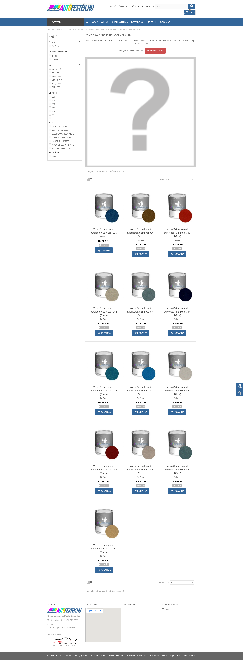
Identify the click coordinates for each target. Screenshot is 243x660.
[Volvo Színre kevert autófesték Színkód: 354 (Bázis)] (177, 286)
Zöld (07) (56, 87)
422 (53, 119)
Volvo (54, 156)
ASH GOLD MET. (59, 127)
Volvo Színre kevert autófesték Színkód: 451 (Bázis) (103, 548)
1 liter (54, 56)
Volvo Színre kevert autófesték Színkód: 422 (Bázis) (103, 391)
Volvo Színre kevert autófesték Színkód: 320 (103, 231)
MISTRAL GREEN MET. (63, 148)
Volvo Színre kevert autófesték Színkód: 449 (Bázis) (177, 469)
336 (53, 100)
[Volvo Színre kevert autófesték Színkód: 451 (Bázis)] (104, 523)
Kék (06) (55, 73)
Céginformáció (175, 655)
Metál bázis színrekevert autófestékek (95, 29)
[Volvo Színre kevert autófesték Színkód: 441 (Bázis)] (140, 365)
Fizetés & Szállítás (158, 655)
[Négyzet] (88, 179)
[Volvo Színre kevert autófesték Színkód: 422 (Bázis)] (104, 365)
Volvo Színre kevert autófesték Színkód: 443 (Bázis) (177, 391)
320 (53, 97)
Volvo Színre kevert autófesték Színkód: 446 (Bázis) (140, 469)
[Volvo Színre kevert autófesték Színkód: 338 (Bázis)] (177, 207)
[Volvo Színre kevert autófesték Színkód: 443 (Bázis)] (177, 365)
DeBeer (55, 46)
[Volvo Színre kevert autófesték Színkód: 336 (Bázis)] (140, 207)
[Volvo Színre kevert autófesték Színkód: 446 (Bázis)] (140, 444)
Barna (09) (56, 69)
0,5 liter (55, 59)
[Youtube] (167, 609)
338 (53, 104)
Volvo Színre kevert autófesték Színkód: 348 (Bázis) (140, 312)
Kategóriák (57, 22)
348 (53, 111)
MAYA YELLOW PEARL (63, 145)
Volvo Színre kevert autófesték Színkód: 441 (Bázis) (140, 391)
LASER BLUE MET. (61, 141)
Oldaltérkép (189, 655)
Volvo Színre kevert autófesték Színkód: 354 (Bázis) (177, 312)
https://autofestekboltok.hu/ (64, 646)
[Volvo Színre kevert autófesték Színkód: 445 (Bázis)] (104, 444)
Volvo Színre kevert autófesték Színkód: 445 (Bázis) (103, 469)
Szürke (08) (57, 80)
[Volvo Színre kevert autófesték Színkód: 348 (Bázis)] (140, 286)
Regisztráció (146, 6)
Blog (105, 22)
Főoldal (50, 29)
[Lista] (91, 179)
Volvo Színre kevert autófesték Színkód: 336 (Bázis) (140, 233)
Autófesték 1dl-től (155, 51)
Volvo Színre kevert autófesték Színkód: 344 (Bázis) (103, 312)
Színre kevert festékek (66, 29)
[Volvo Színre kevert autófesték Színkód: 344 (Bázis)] (104, 286)
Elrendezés (164, 179)
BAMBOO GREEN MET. (63, 134)
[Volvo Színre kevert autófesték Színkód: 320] (104, 207)
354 (53, 115)
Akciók (95, 22)
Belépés (131, 6)
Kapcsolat (165, 22)
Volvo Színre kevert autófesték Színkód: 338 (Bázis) (177, 233)
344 (53, 108)
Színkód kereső (121, 22)
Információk (137, 22)
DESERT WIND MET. (61, 137)
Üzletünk (152, 22)
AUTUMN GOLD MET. (62, 130)
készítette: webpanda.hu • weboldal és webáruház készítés (120, 655)
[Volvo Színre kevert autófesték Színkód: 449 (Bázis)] (177, 444)
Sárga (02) (56, 83)
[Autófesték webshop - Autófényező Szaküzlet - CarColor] (70, 7)
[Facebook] (163, 609)
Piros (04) (56, 76)
